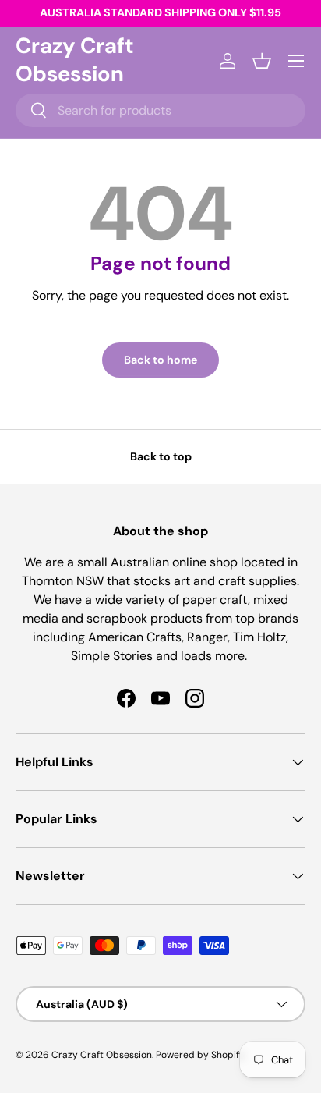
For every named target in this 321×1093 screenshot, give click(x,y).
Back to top (161, 456)
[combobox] (160, 110)
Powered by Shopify (200, 1055)
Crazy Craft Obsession (101, 1055)
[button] (262, 61)
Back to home (160, 360)
